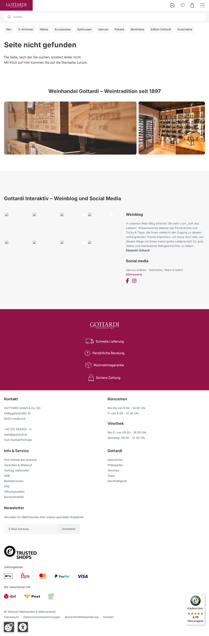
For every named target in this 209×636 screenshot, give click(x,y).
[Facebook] (127, 281)
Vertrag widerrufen (16, 470)
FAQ (7, 486)
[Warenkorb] (192, 5)
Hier (27, 62)
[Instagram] (134, 281)
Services (113, 470)
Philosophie (115, 465)
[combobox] (104, 17)
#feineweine (134, 274)
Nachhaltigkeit (117, 481)
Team (111, 475)
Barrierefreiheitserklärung (82, 617)
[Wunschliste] (183, 5)
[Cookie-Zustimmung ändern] (9, 627)
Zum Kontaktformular (18, 439)
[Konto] (172, 5)
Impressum (11, 617)
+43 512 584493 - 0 (17, 429)
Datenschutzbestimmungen (41, 617)
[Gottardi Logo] (16, 5)
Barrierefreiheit (14, 497)
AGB (7, 475)
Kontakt (108, 617)
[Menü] (202, 595)
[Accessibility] (23, 627)
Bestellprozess (13, 481)
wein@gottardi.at (15, 434)
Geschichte (115, 459)
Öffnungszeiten (14, 491)
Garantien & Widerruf (18, 465)
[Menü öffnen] (202, 5)
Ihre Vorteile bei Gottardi (20, 459)
